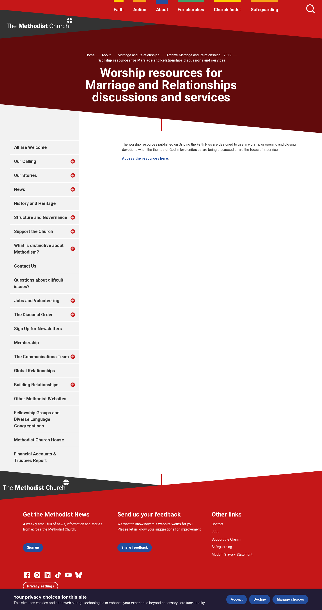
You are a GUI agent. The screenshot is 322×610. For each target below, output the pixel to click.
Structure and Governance (40, 217)
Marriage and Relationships (138, 55)
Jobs (215, 532)
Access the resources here (145, 158)
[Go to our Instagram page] (37, 575)
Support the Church (33, 231)
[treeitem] (77, 161)
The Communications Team (41, 356)
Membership (26, 342)
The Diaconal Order (33, 314)
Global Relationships (34, 370)
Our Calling (25, 161)
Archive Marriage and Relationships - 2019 (199, 55)
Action (139, 9)
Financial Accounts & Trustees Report (35, 457)
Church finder (227, 9)
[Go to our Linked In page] (47, 575)
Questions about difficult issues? (38, 283)
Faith (119, 9)
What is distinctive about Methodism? (39, 249)
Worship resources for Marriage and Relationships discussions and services (162, 60)
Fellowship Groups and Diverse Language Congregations (37, 419)
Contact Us (25, 266)
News (19, 189)
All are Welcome (30, 147)
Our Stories (25, 175)
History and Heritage (35, 203)
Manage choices (290, 599)
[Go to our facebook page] (27, 575)
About (162, 9)
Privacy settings (40, 586)
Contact (217, 524)
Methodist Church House (39, 440)
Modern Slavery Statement (232, 554)
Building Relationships (36, 384)
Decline (259, 599)
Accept (236, 599)
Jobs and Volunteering (36, 300)
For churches (191, 9)
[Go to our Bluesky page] (79, 575)
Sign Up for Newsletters (38, 328)
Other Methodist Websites (40, 398)
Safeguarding (264, 9)
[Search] (310, 8)
